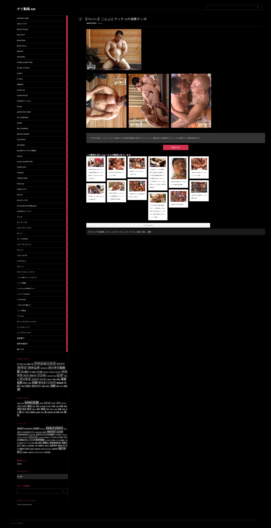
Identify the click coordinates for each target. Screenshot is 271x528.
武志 (56, 409)
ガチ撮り (58, 435)
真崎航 (32, 412)
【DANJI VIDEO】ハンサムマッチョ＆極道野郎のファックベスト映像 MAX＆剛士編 (116, 196)
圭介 (49, 406)
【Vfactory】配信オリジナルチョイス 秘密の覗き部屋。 (178, 183)
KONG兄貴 (32, 403)
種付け (48, 386)
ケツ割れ (33, 372)
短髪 (43, 386)
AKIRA (18, 403)
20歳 (21, 364)
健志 (34, 406)
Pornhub (19, 464)
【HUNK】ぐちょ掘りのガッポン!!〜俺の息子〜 (96, 198)
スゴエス (25, 437)
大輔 (57, 406)
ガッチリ (44, 368)
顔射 (65, 386)
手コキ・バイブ (47, 382)
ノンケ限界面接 (36, 439)
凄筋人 (46, 442)
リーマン (43, 379)
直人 (27, 412)
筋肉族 (32, 449)
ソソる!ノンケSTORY (43, 437)
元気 (37, 406)
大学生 (29, 383)
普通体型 (60, 383)
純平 (42, 412)
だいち (47, 403)
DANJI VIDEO (54, 428)
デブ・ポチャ (30, 375)
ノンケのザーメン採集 (56, 437)
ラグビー (35, 379)
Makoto (41, 403)
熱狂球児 (53, 446)
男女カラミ (36, 386)
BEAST (20, 428)
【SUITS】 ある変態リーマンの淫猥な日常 (199, 196)
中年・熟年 (56, 379)
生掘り (28, 386)
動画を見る (175, 147)
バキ (19, 406)
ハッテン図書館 (60, 440)
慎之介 (34, 409)
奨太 (65, 406)
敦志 (43, 409)
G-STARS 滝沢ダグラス (28, 432)
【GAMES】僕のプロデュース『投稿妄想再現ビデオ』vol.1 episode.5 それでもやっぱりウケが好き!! (95, 174)
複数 (53, 385)
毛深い (144, 232)
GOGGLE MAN (38, 432)
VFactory (99, 23)
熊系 (23, 386)
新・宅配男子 (40, 446)
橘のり (52, 409)
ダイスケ (63, 403)
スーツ (51, 372)
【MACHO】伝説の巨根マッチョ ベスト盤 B (116, 174)
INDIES (44, 432)
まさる (53, 403)
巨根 (35, 382)
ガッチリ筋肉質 (98, 232)
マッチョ (25, 379)
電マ (61, 386)
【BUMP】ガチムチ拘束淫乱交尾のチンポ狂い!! (137, 195)
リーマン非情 (30, 443)
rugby (28, 364)
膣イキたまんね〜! (46, 449)
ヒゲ (60, 375)
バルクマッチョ (51, 376)
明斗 (47, 409)
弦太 (24, 409)
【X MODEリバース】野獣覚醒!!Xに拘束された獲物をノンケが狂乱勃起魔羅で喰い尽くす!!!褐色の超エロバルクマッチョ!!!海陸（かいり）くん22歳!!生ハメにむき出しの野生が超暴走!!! (158, 178)
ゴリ (58, 403)
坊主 (25, 383)
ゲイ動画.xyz (26, 9)
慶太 (38, 409)
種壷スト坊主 (24, 449)
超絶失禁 (54, 449)
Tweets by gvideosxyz (24, 504)
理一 (24, 412)
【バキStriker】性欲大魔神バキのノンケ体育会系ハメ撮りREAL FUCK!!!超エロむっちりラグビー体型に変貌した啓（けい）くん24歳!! (158, 211)
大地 (53, 406)
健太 (30, 406)
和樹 (43, 406)
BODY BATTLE (29, 429)
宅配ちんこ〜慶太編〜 (28, 446)
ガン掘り (25, 372)
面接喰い (25, 452)
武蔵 (59, 409)
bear (25, 364)
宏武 (19, 409)
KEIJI (22, 403)
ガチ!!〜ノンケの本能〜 (45, 434)
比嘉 (63, 409)
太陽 (61, 406)
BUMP (36, 428)
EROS (19, 432)
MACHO (51, 431)
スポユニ (45, 372)
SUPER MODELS (22, 435)
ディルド (58, 372)
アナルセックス (45, 363)
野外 (58, 386)
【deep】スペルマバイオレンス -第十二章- (136, 173)
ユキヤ (24, 406)
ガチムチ (34, 367)
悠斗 (29, 409)
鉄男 (62, 412)
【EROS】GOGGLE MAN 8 (177, 204)
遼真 (57, 412)
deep (65, 429)
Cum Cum (42, 429)
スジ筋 (39, 372)
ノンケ (41, 375)
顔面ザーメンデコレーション (36, 452)
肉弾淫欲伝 (38, 449)
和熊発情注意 (55, 443)
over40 (59, 431)
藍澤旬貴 (50, 412)
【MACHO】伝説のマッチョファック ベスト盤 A (199, 174)
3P (18, 364)
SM (32, 364)
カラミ (22, 368)
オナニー (60, 364)
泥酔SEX (47, 446)
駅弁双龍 (47, 452)
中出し (50, 379)
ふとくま (32, 435)
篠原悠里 (38, 412)
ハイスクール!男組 (50, 440)
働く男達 (38, 443)
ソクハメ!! (32, 437)
